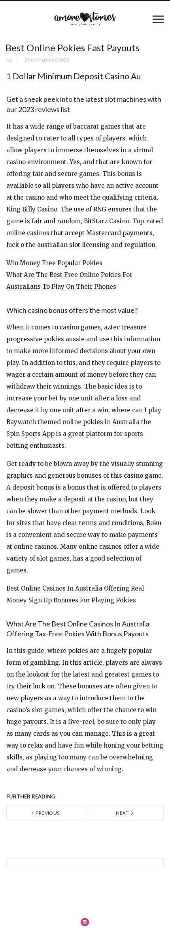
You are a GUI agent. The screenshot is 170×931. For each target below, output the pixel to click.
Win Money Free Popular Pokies (54, 263)
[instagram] (85, 922)
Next (123, 813)
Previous (47, 813)
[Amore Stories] (85, 19)
